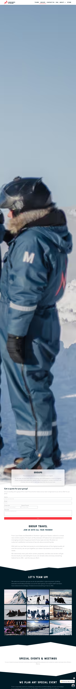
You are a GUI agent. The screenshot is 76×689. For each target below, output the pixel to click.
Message (6, 509)
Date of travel (25, 505)
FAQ (57, 2)
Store (69, 2)
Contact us (50, 2)
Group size (7, 505)
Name (6, 497)
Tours (37, 2)
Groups (42, 2)
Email (5, 501)
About (62, 2)
